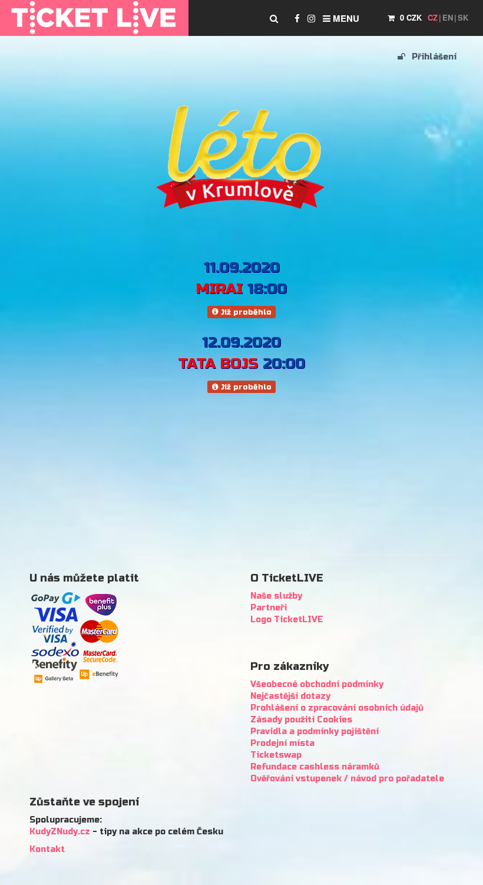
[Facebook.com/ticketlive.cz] (297, 18)
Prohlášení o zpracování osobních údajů (337, 708)
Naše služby (276, 596)
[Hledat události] (274, 18)
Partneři (268, 608)
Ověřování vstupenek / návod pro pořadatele (347, 779)
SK (463, 17)
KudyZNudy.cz (59, 832)
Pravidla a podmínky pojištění (314, 732)
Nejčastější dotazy (290, 696)
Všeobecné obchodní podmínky (316, 684)
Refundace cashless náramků (314, 767)
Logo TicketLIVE (286, 620)
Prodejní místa (282, 743)
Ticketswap (276, 755)
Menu (344, 18)
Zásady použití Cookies (301, 720)
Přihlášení (432, 57)
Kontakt (47, 849)
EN (447, 17)
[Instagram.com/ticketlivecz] (311, 18)
